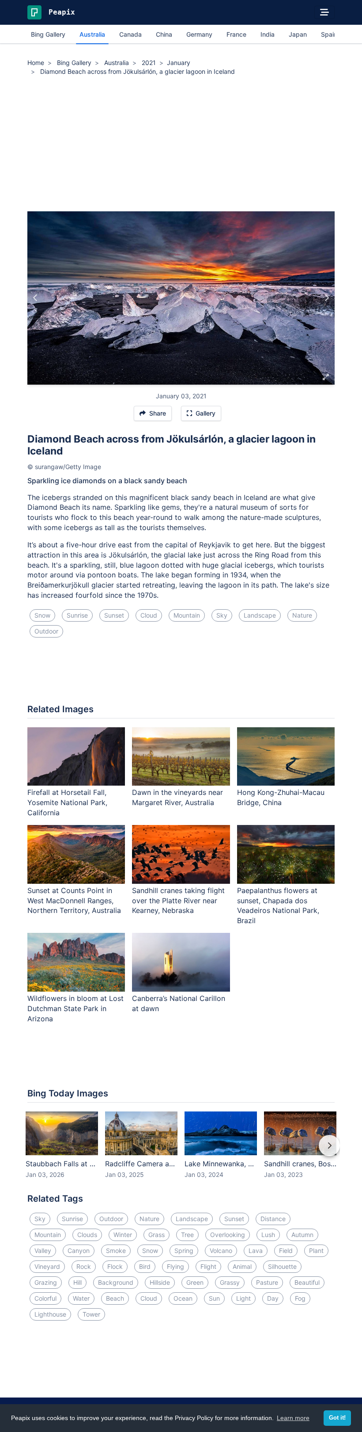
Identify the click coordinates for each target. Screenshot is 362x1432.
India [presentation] (267, 34)
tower (91, 1314)
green (195, 1282)
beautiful (307, 1282)
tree (187, 1234)
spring (183, 1250)
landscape (260, 615)
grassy (230, 1282)
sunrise (77, 615)
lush (268, 1234)
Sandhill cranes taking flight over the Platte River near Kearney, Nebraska (178, 900)
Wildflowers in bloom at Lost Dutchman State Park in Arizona (75, 1008)
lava (256, 1250)
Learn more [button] (293, 1417)
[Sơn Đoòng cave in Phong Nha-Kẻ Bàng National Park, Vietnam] (326, 298)
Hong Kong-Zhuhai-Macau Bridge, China (280, 797)
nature (302, 615)
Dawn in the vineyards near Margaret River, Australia (177, 797)
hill (77, 1282)
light (243, 1298)
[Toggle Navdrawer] (324, 12)
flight (208, 1266)
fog (300, 1298)
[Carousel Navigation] (181, 1151)
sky (221, 615)
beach (115, 1298)
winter (122, 1234)
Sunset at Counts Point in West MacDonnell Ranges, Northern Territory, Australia (74, 900)
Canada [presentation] (130, 34)
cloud (148, 615)
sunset (114, 615)
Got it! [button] (337, 1418)
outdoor (46, 631)
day (273, 1298)
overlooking (227, 1234)
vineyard (47, 1266)
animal (242, 1266)
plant (316, 1250)
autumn (302, 1234)
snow (42, 615)
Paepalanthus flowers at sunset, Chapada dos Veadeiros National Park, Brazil (278, 905)
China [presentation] (164, 34)
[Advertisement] (181, 145)
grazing (45, 1282)
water (81, 1298)
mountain (186, 615)
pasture (267, 1282)
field (286, 1250)
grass (156, 1234)
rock (83, 1266)
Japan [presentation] (298, 34)
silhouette (282, 1266)
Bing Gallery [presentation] (48, 34)
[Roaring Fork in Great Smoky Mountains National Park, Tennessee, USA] (35, 298)
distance (273, 1218)
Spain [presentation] (329, 34)
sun (214, 1298)
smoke (116, 1250)
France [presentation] (236, 34)
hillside (160, 1282)
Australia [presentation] (92, 34)
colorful (45, 1298)
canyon (79, 1250)
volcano (221, 1250)
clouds (87, 1234)
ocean (182, 1298)
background (115, 1282)
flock (115, 1266)
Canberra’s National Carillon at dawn (178, 1003)
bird (145, 1266)
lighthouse (50, 1314)
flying (175, 1266)
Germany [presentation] (199, 34)
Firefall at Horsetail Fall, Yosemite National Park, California (67, 802)
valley (42, 1250)
